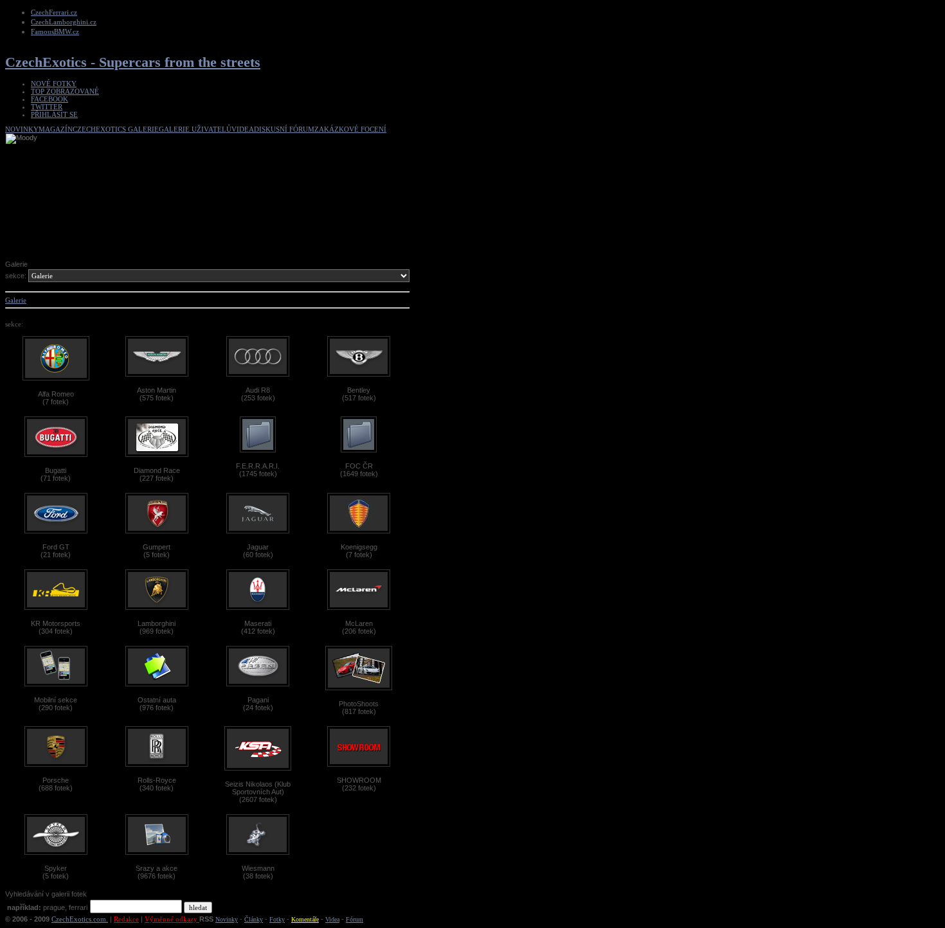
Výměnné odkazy (172, 919)
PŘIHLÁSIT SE (54, 114)
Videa (332, 919)
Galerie (15, 300)
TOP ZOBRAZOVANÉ (65, 91)
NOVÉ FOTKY (53, 83)
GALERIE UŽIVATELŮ (195, 129)
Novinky (226, 919)
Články (253, 919)
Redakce (126, 919)
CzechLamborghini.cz (63, 22)
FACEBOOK (49, 99)
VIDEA (242, 129)
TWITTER (46, 107)
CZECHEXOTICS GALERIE (116, 129)
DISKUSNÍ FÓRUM (284, 129)
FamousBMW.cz (55, 31)
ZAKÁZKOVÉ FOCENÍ (350, 129)
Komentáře (305, 919)
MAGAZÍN (56, 129)
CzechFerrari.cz (54, 12)
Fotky (277, 919)
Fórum (354, 919)
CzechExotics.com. (79, 919)
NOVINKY (22, 129)
